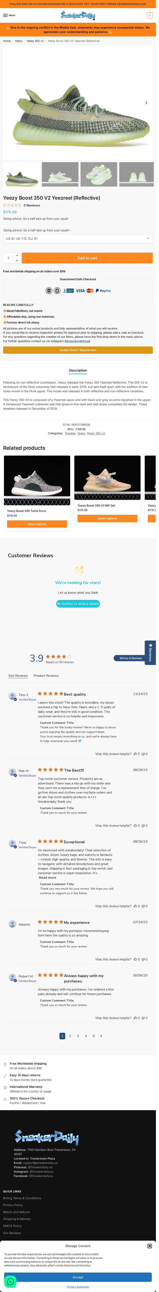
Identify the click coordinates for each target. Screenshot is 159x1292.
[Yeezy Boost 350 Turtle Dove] (37, 480)
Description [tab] (78, 370)
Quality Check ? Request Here (78, 350)
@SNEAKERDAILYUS (131, 4)
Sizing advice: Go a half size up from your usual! (37, 230)
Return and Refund (16, 1212)
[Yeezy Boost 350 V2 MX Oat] (107, 478)
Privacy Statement (78, 1286)
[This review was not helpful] (143, 754)
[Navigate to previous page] (54, 1036)
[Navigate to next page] (101, 1036)
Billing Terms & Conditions (22, 1198)
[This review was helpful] (135, 754)
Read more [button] (47, 877)
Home (7, 40)
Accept (78, 1277)
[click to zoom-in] (79, 102)
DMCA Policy (12, 1226)
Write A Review (131, 658)
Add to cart (87, 258)
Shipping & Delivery (17, 1219)
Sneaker (70, 433)
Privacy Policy (13, 1205)
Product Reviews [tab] (46, 675)
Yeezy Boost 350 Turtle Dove (26, 511)
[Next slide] (146, 102)
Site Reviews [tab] (18, 675)
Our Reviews (12, 1233)
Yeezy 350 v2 (35, 40)
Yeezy (18, 40)
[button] (150, 1246)
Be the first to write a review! (78, 604)
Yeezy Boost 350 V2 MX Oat (96, 505)
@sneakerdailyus (77, 341)
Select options (37, 524)
